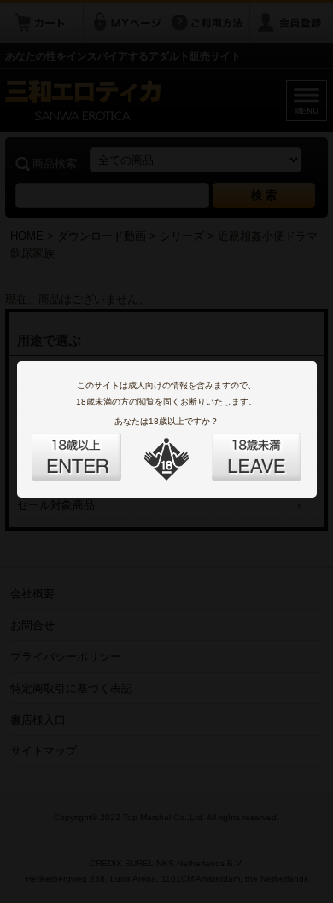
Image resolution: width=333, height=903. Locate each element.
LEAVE (237, 446)
